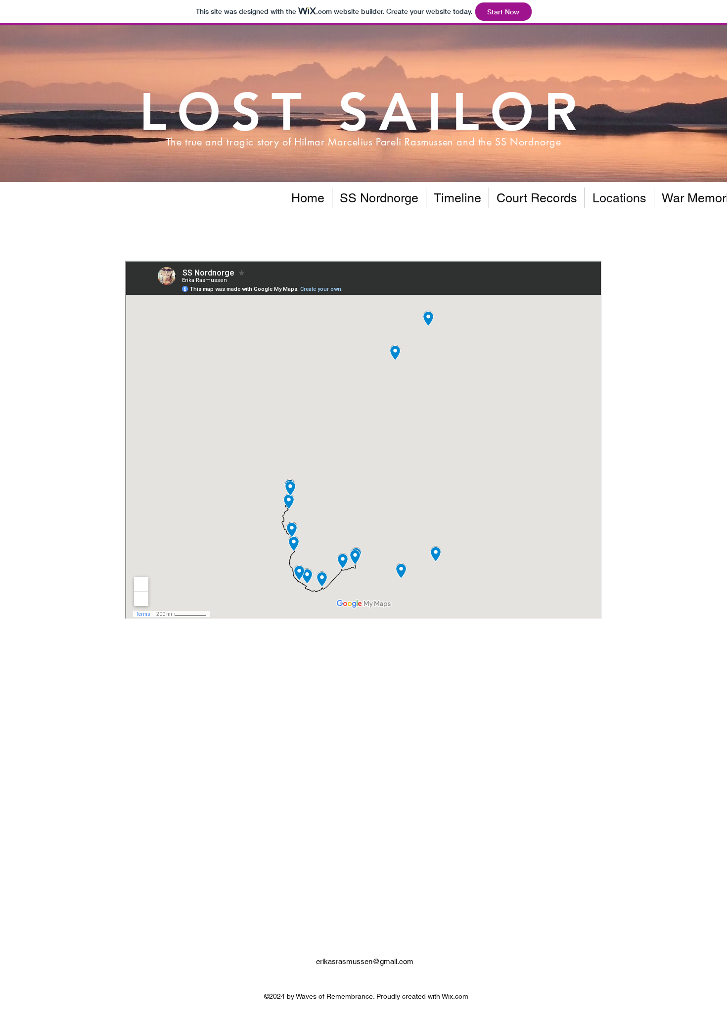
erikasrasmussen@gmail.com (364, 961)
